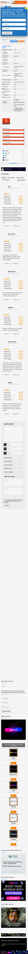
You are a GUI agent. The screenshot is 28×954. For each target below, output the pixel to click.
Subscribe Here (7, 33)
